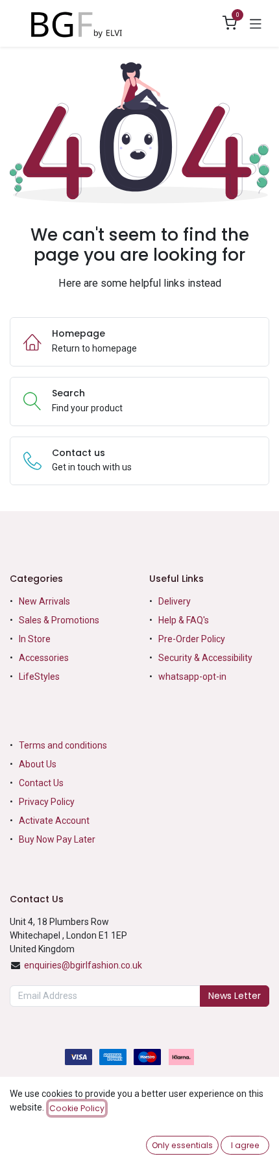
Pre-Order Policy (191, 639)
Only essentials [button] (182, 1145)
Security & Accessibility (205, 658)
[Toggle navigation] (255, 23)
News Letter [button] (234, 995)
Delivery (174, 601)
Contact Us (41, 783)
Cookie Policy (76, 1108)
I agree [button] (245, 1145)
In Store (35, 639)
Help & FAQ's (183, 620)
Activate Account (54, 820)
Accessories (44, 658)
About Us (37, 764)
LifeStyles (39, 676)
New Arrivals (44, 601)
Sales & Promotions (59, 620)
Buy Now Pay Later (58, 839)
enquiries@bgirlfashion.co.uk (83, 965)
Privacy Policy (47, 802)
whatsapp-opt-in (192, 676)
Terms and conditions (63, 745)
